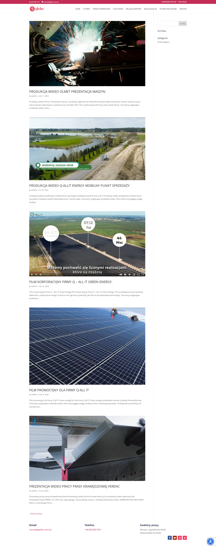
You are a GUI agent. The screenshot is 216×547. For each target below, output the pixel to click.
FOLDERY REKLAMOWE (168, 9)
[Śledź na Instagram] (180, 538)
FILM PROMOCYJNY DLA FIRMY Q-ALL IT (59, 390)
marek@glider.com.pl (40, 530)
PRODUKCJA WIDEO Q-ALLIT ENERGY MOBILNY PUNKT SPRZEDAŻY (79, 185)
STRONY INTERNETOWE (101, 9)
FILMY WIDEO (118, 9)
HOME (77, 9)
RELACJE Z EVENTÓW (133, 9)
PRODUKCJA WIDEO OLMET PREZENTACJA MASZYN (67, 91)
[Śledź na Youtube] (175, 538)
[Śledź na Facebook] (170, 538)
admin (34, 96)
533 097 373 (35, 2)
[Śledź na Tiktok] (185, 538)
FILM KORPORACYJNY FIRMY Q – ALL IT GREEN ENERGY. (70, 282)
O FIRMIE (86, 9)
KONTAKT (183, 9)
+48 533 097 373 (93, 530)
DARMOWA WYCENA (169, 2)
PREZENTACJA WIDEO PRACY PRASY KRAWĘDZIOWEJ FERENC (74, 486)
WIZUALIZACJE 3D (150, 9)
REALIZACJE (182, 2)
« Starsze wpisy (35, 513)
